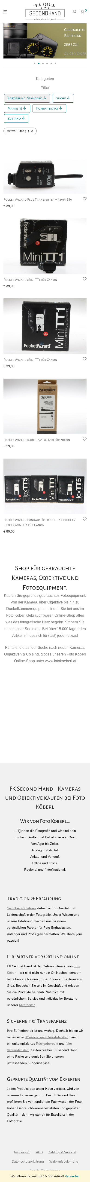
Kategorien (45, 79)
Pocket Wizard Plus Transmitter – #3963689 (37, 199)
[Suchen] (74, 12)
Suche (61, 98)
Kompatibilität (47, 108)
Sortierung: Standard (25, 98)
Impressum (22, 1152)
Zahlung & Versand (62, 1152)
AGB (39, 1152)
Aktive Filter (18, 131)
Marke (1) (15, 108)
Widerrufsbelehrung (63, 1161)
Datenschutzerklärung (28, 1161)
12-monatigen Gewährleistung (47, 1037)
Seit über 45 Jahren (21, 908)
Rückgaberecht (47, 1043)
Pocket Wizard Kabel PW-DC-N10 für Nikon (36, 440)
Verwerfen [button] (72, 1176)
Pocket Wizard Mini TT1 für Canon (30, 280)
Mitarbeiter (27, 1005)
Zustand (14, 118)
